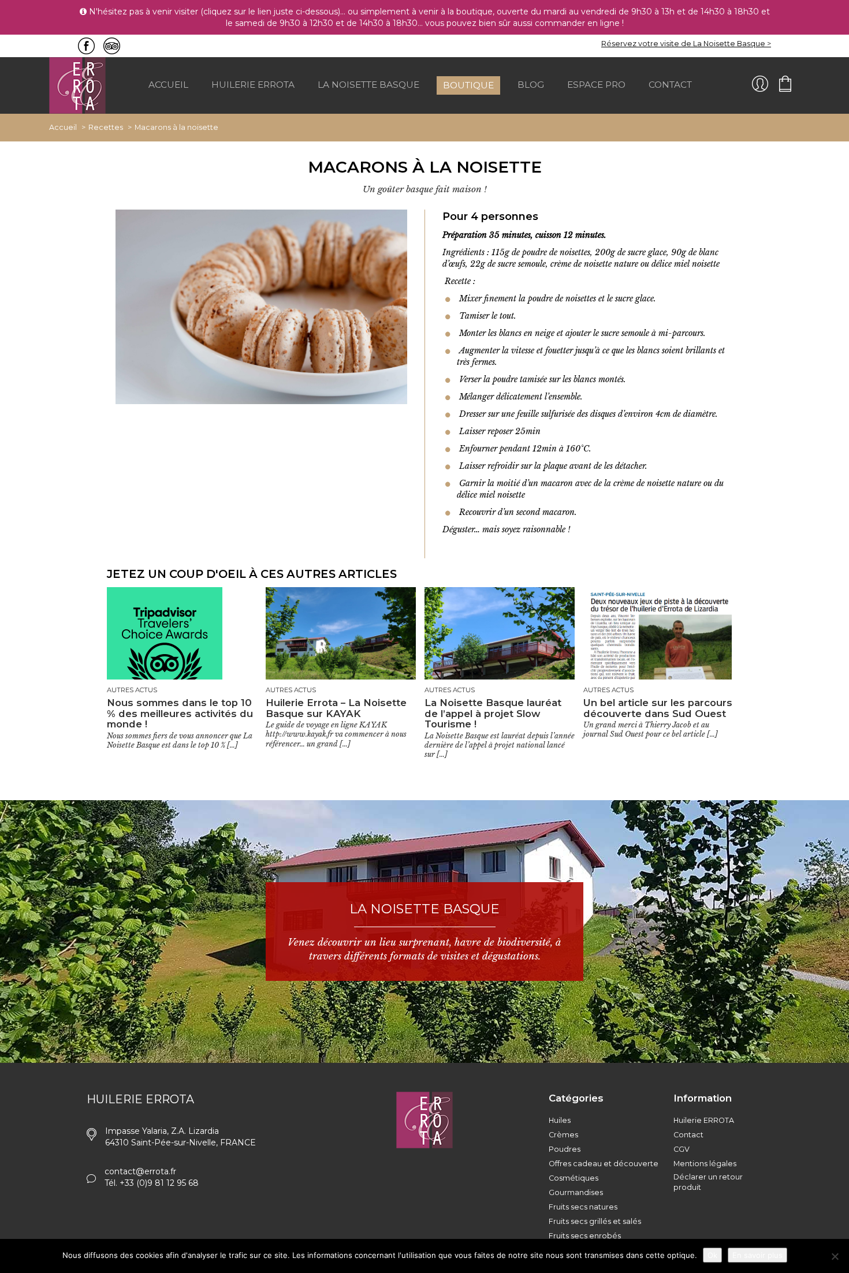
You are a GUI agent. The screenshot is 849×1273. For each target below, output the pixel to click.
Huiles (560, 1120)
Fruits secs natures (583, 1207)
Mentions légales (704, 1163)
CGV (681, 1149)
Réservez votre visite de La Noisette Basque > (686, 43)
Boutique (468, 85)
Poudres (564, 1149)
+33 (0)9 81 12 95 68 (159, 1183)
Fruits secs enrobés (585, 1235)
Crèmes (563, 1134)
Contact (670, 84)
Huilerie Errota (253, 84)
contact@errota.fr (140, 1171)
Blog (530, 84)
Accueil (168, 84)
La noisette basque (368, 84)
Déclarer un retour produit (708, 1182)
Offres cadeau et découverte (603, 1163)
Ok (712, 1255)
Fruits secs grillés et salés (595, 1221)
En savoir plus (757, 1255)
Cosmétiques (573, 1178)
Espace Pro (596, 84)
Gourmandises (576, 1192)
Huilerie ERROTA (703, 1120)
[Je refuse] (834, 1256)
